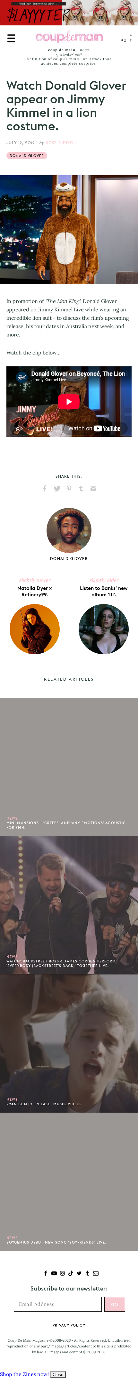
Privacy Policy (69, 1325)
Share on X (57, 488)
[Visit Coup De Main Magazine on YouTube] (54, 1274)
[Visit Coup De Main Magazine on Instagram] (62, 1274)
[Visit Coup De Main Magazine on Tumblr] (87, 1274)
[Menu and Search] (11, 38)
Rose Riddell (61, 142)
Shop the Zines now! (24, 1374)
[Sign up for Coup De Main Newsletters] (96, 1274)
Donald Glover (27, 155)
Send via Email (93, 488)
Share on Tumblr (81, 488)
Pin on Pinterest (69, 488)
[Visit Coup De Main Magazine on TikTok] (71, 1274)
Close (58, 1374)
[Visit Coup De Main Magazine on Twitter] (79, 1274)
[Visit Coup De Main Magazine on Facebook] (46, 1274)
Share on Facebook (44, 488)
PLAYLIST (127, 38)
